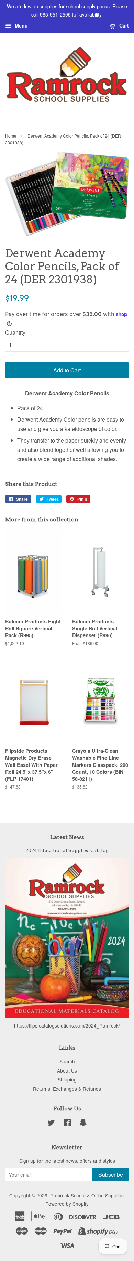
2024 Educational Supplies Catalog (67, 850)
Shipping (67, 1079)
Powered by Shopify (67, 1203)
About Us (67, 1070)
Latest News (67, 837)
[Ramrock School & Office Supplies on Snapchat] (83, 1123)
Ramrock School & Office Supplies (87, 1195)
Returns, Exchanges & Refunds (67, 1088)
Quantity (15, 332)
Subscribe (110, 1174)
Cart (123, 25)
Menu (20, 25)
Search (67, 1061)
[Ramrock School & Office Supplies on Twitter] (51, 1123)
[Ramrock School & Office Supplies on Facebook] (67, 1123)
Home (10, 136)
